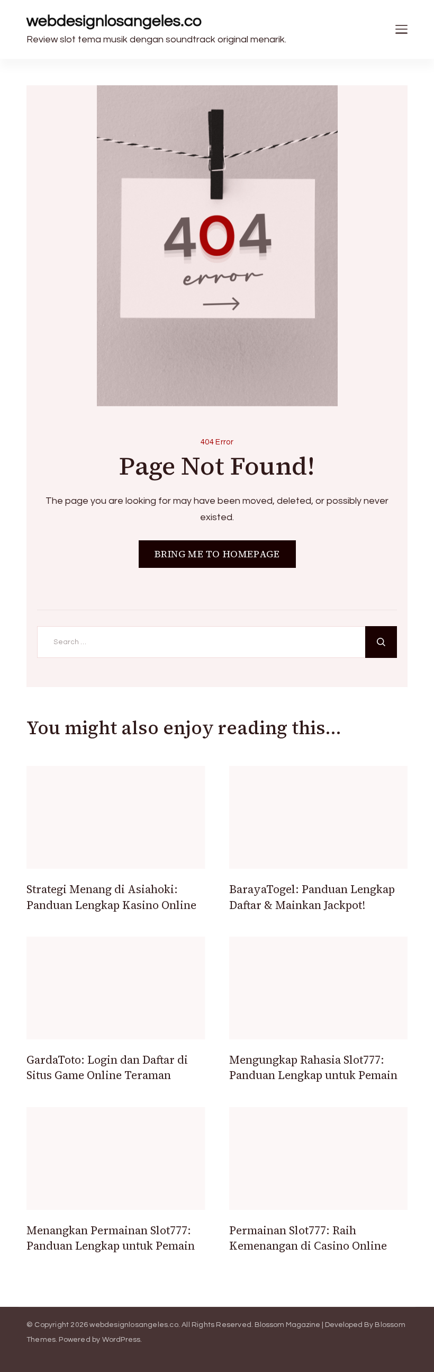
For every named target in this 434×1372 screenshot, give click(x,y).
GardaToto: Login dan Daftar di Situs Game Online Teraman (107, 1067)
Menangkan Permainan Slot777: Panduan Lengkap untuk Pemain (110, 1238)
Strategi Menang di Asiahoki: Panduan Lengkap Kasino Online (111, 896)
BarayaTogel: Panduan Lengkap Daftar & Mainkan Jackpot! (312, 896)
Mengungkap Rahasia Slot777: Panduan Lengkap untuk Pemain (313, 1067)
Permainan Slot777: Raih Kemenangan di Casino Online (308, 1238)
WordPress (121, 1339)
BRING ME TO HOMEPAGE (217, 553)
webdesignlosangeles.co (114, 21)
